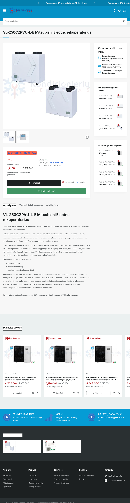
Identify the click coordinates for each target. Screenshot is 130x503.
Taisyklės (58, 470)
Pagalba (83, 470)
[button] (34, 183)
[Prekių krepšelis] (124, 10)
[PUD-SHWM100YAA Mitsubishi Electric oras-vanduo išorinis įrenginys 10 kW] (120, 163)
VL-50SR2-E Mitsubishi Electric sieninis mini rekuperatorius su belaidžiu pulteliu (107, 116)
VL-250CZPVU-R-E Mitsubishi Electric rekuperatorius (107, 126)
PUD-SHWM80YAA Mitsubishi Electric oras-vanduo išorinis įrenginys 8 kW (107, 150)
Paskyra (32, 470)
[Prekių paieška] (124, 21)
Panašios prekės (12, 327)
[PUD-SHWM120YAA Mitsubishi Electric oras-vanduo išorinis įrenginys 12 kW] (120, 173)
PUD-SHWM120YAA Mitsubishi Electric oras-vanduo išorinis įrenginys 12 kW (107, 172)
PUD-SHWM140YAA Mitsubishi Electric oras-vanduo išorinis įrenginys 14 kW (107, 182)
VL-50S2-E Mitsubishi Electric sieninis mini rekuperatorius (107, 106)
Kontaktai (109, 470)
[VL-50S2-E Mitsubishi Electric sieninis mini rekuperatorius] (120, 107)
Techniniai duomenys (31, 205)
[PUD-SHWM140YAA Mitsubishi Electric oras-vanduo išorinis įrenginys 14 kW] (120, 183)
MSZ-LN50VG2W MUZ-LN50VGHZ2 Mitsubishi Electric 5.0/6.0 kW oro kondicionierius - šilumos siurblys (67, 443)
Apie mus (7, 470)
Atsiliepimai (52, 205)
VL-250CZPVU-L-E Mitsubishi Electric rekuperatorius (24, 443)
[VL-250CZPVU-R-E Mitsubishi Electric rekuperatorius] (120, 127)
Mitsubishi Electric (56, 163)
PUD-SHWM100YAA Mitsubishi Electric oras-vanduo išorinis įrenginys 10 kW (107, 162)
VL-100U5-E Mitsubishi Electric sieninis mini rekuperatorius (107, 96)
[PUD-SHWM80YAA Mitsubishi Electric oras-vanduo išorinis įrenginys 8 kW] (120, 153)
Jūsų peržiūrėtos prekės (12, 435)
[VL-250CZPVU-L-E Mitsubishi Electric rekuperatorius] (10, 446)
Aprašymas (9, 205)
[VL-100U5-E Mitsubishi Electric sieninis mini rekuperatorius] (120, 97)
